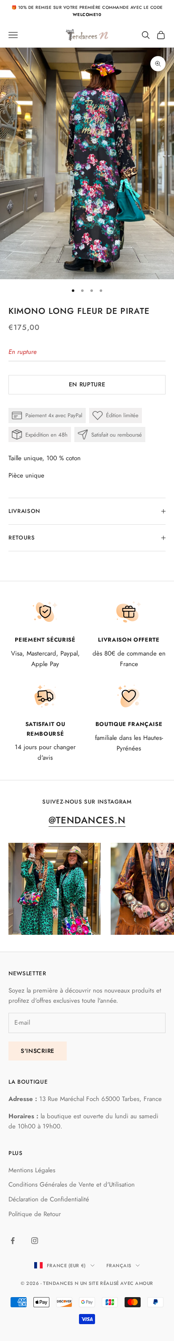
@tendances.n (87, 820)
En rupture (87, 384)
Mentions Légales (31, 1170)
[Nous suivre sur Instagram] (34, 1240)
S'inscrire (37, 1051)
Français (118, 1265)
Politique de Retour (34, 1214)
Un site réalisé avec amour (116, 1283)
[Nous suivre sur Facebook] (12, 1240)
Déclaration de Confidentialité (48, 1199)
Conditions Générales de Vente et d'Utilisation (71, 1184)
